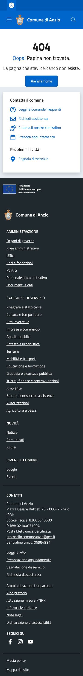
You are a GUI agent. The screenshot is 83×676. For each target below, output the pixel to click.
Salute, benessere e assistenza (30, 395)
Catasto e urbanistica (23, 344)
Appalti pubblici (18, 336)
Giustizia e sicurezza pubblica (29, 373)
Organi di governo (20, 240)
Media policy (16, 660)
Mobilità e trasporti (21, 358)
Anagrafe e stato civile (24, 307)
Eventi (11, 476)
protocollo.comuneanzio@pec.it (30, 536)
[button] (73, 20)
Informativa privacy (21, 607)
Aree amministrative (22, 248)
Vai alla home (41, 81)
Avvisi (11, 447)
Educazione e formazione (25, 366)
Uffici (10, 255)
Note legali (14, 615)
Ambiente (14, 388)
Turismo (12, 351)
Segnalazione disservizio (25, 567)
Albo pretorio (16, 593)
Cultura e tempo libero (24, 314)
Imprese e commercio (23, 329)
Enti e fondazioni (19, 263)
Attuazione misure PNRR (26, 600)
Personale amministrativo (26, 277)
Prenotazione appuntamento (28, 559)
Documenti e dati (19, 285)
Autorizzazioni (17, 403)
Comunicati (15, 439)
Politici (11, 270)
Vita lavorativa (17, 322)
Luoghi (11, 469)
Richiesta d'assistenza (23, 574)
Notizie (12, 432)
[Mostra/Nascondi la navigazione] (9, 19)
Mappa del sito (17, 669)
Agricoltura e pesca (21, 410)
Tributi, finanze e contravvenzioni (32, 380)
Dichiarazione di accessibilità (28, 622)
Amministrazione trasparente (29, 585)
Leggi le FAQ (16, 552)
